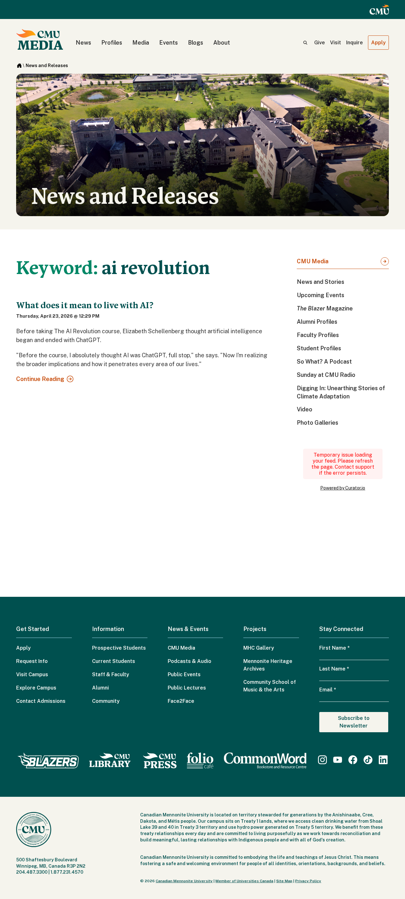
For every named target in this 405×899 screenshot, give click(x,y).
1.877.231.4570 (67, 872)
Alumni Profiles (317, 321)
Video (304, 409)
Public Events (184, 674)
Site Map (284, 881)
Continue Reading (40, 379)
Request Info (32, 661)
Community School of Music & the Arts (269, 686)
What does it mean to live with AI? (84, 305)
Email (327, 690)
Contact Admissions (40, 701)
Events (168, 42)
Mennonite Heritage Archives (267, 665)
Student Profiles (319, 348)
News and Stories (320, 281)
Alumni (100, 688)
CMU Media (312, 261)
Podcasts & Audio (189, 661)
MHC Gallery (258, 648)
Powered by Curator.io (342, 487)
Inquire (354, 43)
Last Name (334, 669)
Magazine (325, 308)
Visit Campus (32, 674)
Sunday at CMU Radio (326, 374)
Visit (335, 43)
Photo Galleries (317, 422)
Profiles (111, 42)
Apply (378, 43)
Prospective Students (119, 648)
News (83, 42)
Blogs (195, 42)
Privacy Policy (308, 881)
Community (106, 701)
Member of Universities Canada (244, 881)
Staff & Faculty (110, 674)
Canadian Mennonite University (184, 881)
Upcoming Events (320, 295)
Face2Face (181, 701)
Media (140, 42)
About (221, 42)
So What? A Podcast (324, 361)
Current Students (113, 661)
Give (319, 43)
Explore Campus (36, 688)
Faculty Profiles (318, 335)
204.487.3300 (31, 872)
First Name (334, 648)
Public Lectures (187, 688)
